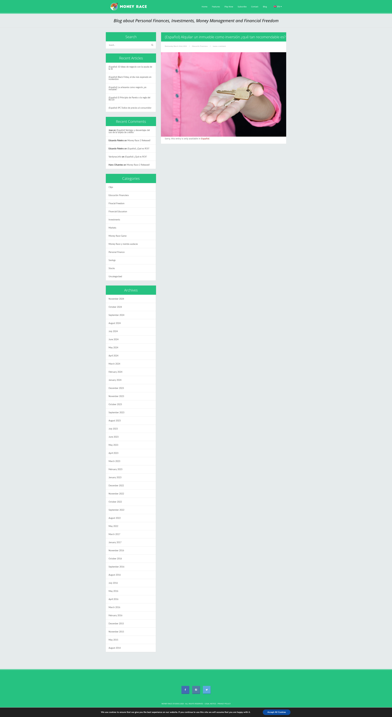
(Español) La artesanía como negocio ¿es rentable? (127, 88)
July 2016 (113, 583)
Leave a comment (219, 46)
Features (216, 6)
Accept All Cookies (276, 712)
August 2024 (115, 323)
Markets (112, 228)
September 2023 (116, 413)
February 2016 (115, 616)
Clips (111, 187)
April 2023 (113, 453)
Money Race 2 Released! (139, 141)
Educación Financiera (200, 46)
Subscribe (242, 6)
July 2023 (113, 429)
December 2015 (116, 624)
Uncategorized (115, 277)
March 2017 (114, 534)
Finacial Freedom (116, 203)
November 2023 (116, 396)
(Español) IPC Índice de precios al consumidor (130, 108)
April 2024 (113, 356)
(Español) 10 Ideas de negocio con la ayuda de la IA (130, 68)
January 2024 (115, 380)
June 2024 (114, 340)
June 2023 (114, 437)
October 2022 (115, 502)
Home (204, 6)
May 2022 (113, 526)
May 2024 (113, 348)
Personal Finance (116, 252)
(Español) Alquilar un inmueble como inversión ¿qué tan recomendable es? (225, 36)
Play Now (228, 6)
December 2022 (116, 486)
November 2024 (116, 299)
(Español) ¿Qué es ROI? (138, 149)
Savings (112, 260)
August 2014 (115, 648)
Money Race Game (117, 236)
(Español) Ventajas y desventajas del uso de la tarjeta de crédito (129, 131)
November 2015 (116, 632)
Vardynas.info (115, 157)
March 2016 (114, 607)
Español (205, 138)
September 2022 (116, 510)
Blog (265, 6)
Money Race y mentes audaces (123, 244)
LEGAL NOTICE (210, 703)
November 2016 (116, 551)
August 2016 (115, 575)
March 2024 (114, 364)
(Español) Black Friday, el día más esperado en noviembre (130, 78)
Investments (114, 220)
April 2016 (113, 599)
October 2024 (115, 307)
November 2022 (116, 494)
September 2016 (116, 567)
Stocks (112, 268)
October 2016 (115, 559)
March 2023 (114, 461)
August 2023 (115, 421)
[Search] (152, 45)
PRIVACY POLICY (224, 703)
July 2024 (113, 331)
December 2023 (116, 388)
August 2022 (115, 518)
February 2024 (115, 372)
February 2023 (115, 469)
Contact (254, 6)
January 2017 (115, 542)
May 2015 (113, 640)
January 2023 (115, 478)
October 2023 (115, 404)
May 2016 (113, 591)
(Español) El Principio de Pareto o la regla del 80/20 (129, 99)
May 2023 (113, 445)
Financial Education (118, 212)
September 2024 (116, 315)
